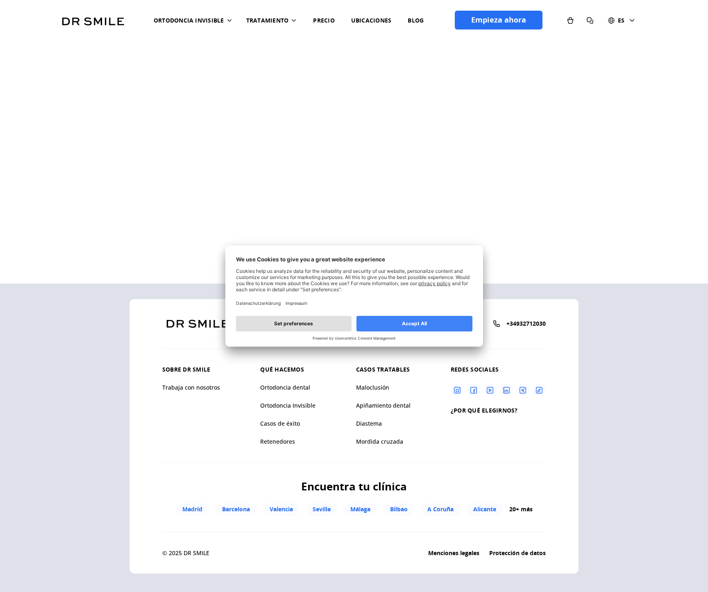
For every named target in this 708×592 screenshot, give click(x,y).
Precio (323, 20)
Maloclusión (372, 387)
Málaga (360, 509)
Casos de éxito (280, 423)
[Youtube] (490, 390)
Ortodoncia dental (285, 387)
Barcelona (236, 509)
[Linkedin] (506, 390)
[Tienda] (570, 20)
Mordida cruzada (379, 441)
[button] (194, 20)
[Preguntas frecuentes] (590, 20)
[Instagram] (457, 390)
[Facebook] (473, 390)
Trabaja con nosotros (191, 387)
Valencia (281, 509)
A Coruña (440, 509)
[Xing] (522, 390)
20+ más (521, 509)
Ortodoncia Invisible (287, 405)
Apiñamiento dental (383, 405)
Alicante (484, 509)
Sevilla (322, 509)
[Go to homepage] (93, 18)
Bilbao (399, 509)
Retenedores (277, 441)
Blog (416, 20)
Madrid (192, 509)
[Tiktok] (539, 390)
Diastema (369, 423)
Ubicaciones (371, 20)
